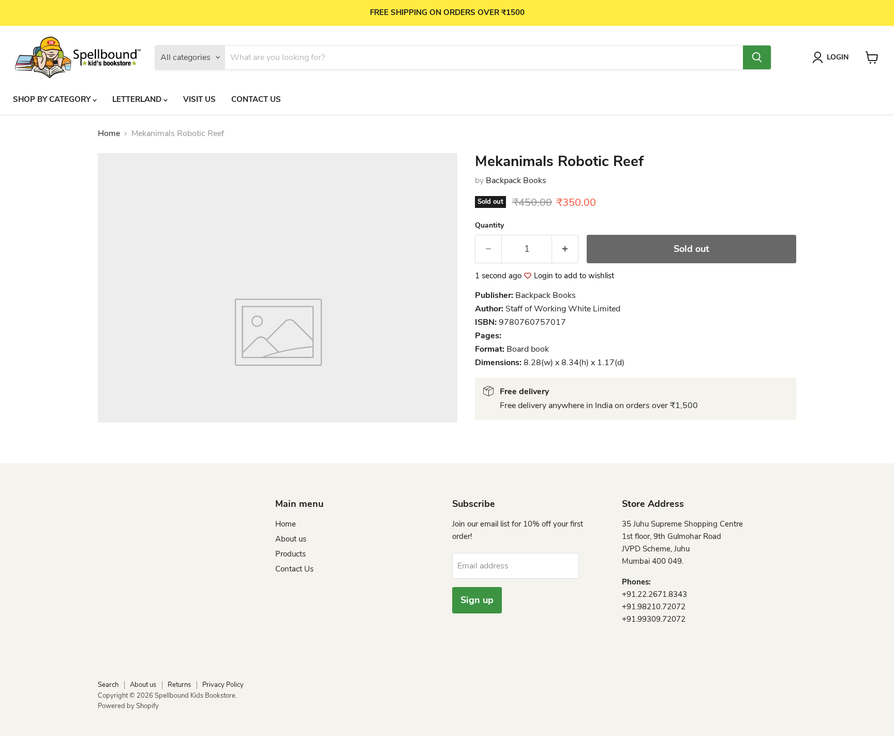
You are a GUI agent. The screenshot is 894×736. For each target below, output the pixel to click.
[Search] (757, 57)
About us (290, 539)
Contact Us (256, 99)
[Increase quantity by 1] (565, 249)
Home (109, 133)
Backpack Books (516, 180)
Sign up (477, 600)
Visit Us (199, 99)
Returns (179, 684)
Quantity (489, 225)
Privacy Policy (223, 684)
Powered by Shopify (128, 706)
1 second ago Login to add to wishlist (544, 276)
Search (108, 684)
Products (290, 554)
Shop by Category (53, 99)
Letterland (137, 99)
